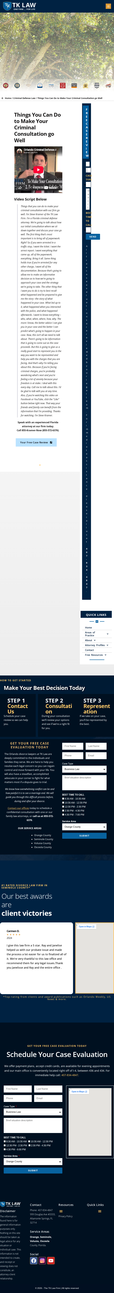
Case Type (67, 763)
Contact (89, 650)
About (88, 640)
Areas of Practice (90, 634)
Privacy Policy (65, 1216)
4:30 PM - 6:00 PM (16, 1149)
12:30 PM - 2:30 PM (75, 806)
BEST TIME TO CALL (89, 219)
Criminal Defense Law (24, 98)
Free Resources (94, 655)
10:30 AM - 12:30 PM (76, 802)
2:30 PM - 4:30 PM (74, 810)
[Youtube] (51, 1260)
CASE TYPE (89, 177)
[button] (60, 1211)
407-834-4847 (69, 1075)
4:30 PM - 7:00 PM (74, 814)
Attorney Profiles (95, 645)
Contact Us (17, 708)
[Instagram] (42, 1260)
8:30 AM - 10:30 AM (75, 798)
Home (8, 98)
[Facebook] (33, 1260)
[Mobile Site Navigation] (108, 6)
